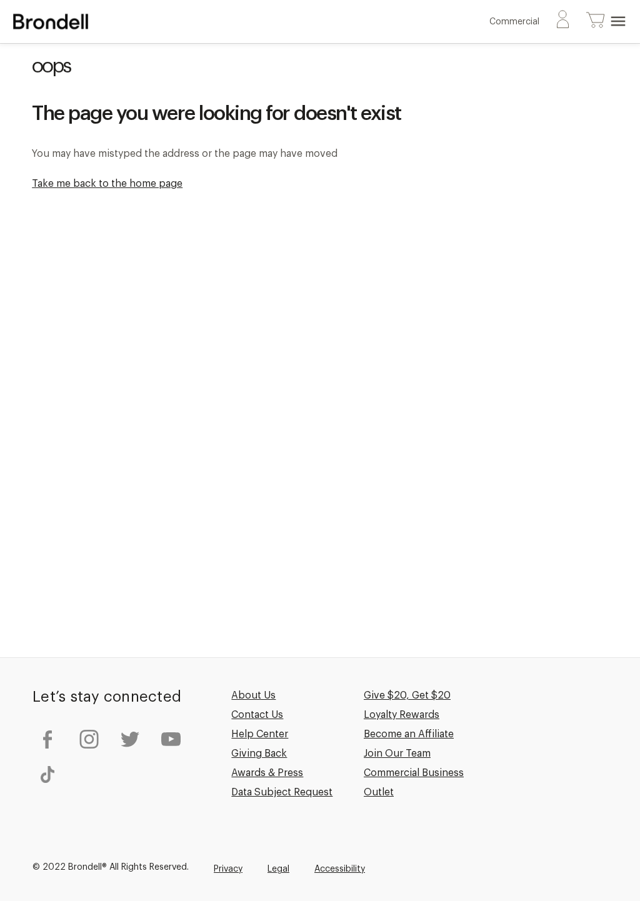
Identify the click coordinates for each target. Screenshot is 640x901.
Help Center (259, 734)
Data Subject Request (281, 792)
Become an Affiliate (409, 734)
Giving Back (259, 754)
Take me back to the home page (107, 184)
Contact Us (257, 715)
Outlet (379, 792)
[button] (595, 21)
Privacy (228, 869)
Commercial (514, 21)
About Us (253, 695)
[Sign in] (563, 21)
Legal (278, 869)
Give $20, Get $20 (407, 695)
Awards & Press (267, 773)
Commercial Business (414, 773)
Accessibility (339, 869)
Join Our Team (397, 754)
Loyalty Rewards (401, 715)
